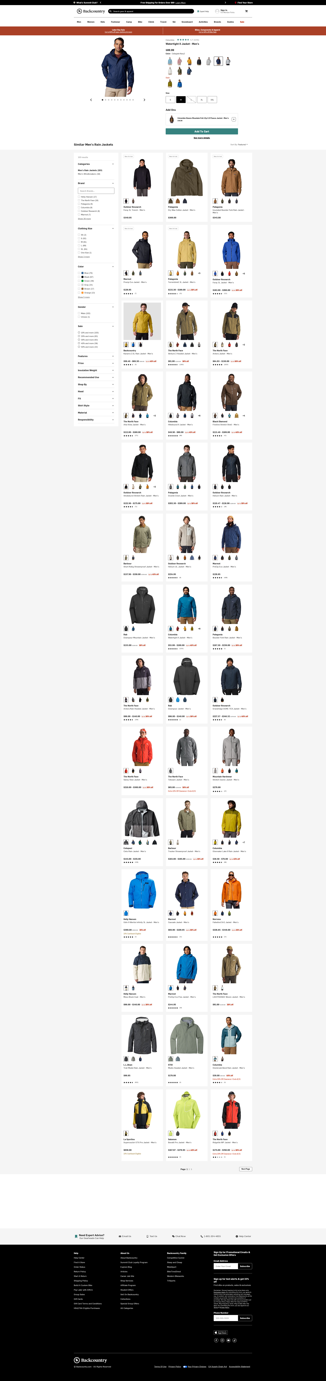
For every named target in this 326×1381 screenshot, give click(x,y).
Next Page (245, 1169)
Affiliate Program (128, 1285)
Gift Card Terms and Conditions (88, 1303)
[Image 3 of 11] (108, 99)
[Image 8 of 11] (123, 99)
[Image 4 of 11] (111, 99)
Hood (81, 391)
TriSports (171, 1280)
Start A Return (80, 1276)
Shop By (82, 384)
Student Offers (126, 1289)
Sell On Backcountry (129, 1294)
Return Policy (80, 1271)
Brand (81, 183)
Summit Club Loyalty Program (134, 1262)
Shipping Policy (81, 1280)
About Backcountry (128, 1257)
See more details (202, 137)
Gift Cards (78, 1299)
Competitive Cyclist (175, 1257)
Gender (82, 306)
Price (81, 363)
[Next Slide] (225, 2)
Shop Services (126, 1280)
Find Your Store (245, 2)
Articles (123, 1271)
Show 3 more (84, 256)
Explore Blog (126, 1267)
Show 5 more (84, 297)
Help (76, 1253)
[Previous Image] (91, 100)
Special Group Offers (129, 1303)
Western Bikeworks (175, 1276)
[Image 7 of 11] (120, 99)
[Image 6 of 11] (117, 99)
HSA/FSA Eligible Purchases (87, 1308)
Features (83, 356)
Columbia (170, 40)
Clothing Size (85, 228)
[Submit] (110, 11)
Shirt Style (83, 405)
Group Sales (79, 1294)
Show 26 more (84, 218)
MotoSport (171, 1267)
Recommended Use (88, 377)
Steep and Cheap (174, 1262)
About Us (124, 1253)
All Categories (126, 1308)
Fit (79, 398)
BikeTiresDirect (174, 1271)
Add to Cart (201, 131)
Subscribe (245, 1266)
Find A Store (79, 1262)
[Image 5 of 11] (114, 99)
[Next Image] (144, 100)
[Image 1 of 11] (102, 99)
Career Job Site (127, 1276)
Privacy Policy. (224, 1307)
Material (82, 412)
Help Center (79, 1257)
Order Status (79, 1267)
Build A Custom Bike (83, 1285)
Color (81, 266)
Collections (125, 1299)
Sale (80, 326)
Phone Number (221, 1312)
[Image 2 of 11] (105, 99)
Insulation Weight (87, 370)
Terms (216, 1307)
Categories (84, 163)
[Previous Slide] (100, 2)
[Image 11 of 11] (133, 99)
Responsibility (86, 419)
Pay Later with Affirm (83, 1289)
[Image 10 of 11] (130, 99)
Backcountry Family (176, 1253)
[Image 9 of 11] (126, 99)
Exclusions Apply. (220, 1292)
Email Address (221, 1261)
